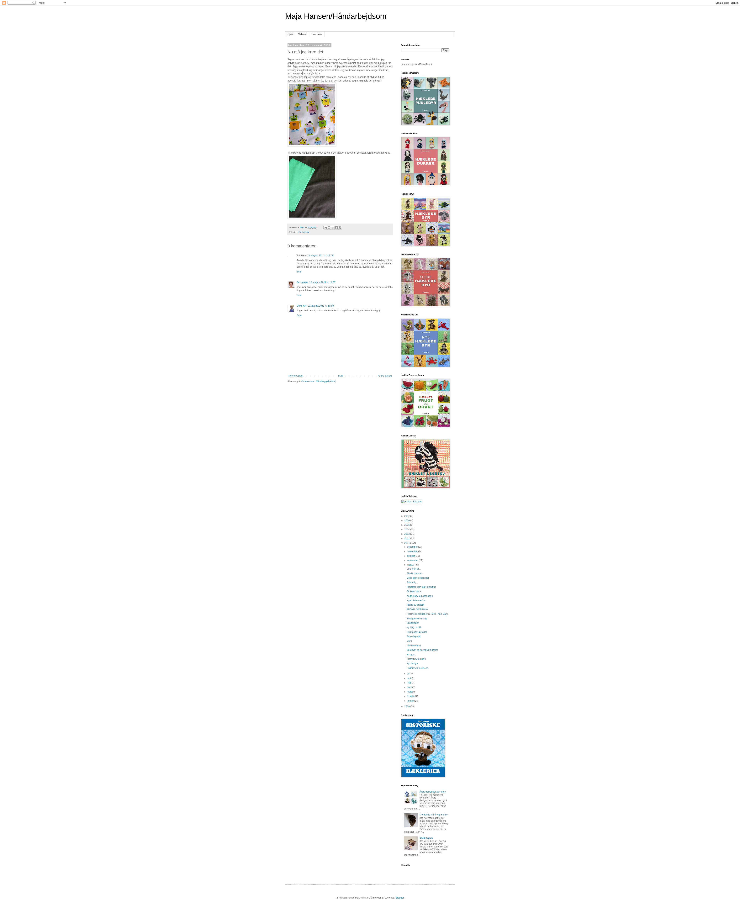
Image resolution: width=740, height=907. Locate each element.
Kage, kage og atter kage (420, 596)
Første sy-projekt (415, 605)
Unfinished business (417, 668)
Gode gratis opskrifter (418, 578)
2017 (407, 516)
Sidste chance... (415, 573)
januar (410, 700)
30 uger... (411, 654)
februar (411, 696)
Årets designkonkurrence (433, 791)
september (413, 560)
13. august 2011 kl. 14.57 (322, 282)
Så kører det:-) (414, 591)
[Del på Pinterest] (340, 227)
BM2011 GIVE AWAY (417, 609)
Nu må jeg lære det (417, 632)
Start (340, 375)
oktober (411, 556)
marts (410, 691)
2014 (407, 529)
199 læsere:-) (414, 645)
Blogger (400, 897)
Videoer (302, 34)
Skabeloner (413, 623)
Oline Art (301, 305)
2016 (407, 520)
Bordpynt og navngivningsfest (422, 650)
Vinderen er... (413, 568)
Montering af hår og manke (434, 814)
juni (409, 678)
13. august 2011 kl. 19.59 (321, 305)
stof (299, 232)
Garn (409, 641)
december (412, 547)
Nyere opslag (295, 375)
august (411, 565)
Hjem (290, 34)
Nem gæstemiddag (417, 618)
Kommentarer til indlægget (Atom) (318, 381)
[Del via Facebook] (336, 227)
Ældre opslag (385, 375)
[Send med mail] (325, 227)
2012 (407, 538)
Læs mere (317, 34)
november (412, 551)
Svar (299, 271)
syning (306, 232)
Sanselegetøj (413, 636)
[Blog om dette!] (329, 227)
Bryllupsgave (426, 837)
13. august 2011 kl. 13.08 (320, 255)
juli (409, 673)
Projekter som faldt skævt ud (421, 587)
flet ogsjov (302, 282)
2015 (407, 525)
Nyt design (412, 663)
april (409, 687)
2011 (407, 543)
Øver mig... (412, 582)
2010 (407, 706)
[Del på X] (333, 227)
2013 (407, 534)
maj (409, 682)
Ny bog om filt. (414, 627)
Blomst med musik (416, 659)
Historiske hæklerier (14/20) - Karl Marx (427, 614)
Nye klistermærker (416, 600)
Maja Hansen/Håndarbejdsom (335, 16)
